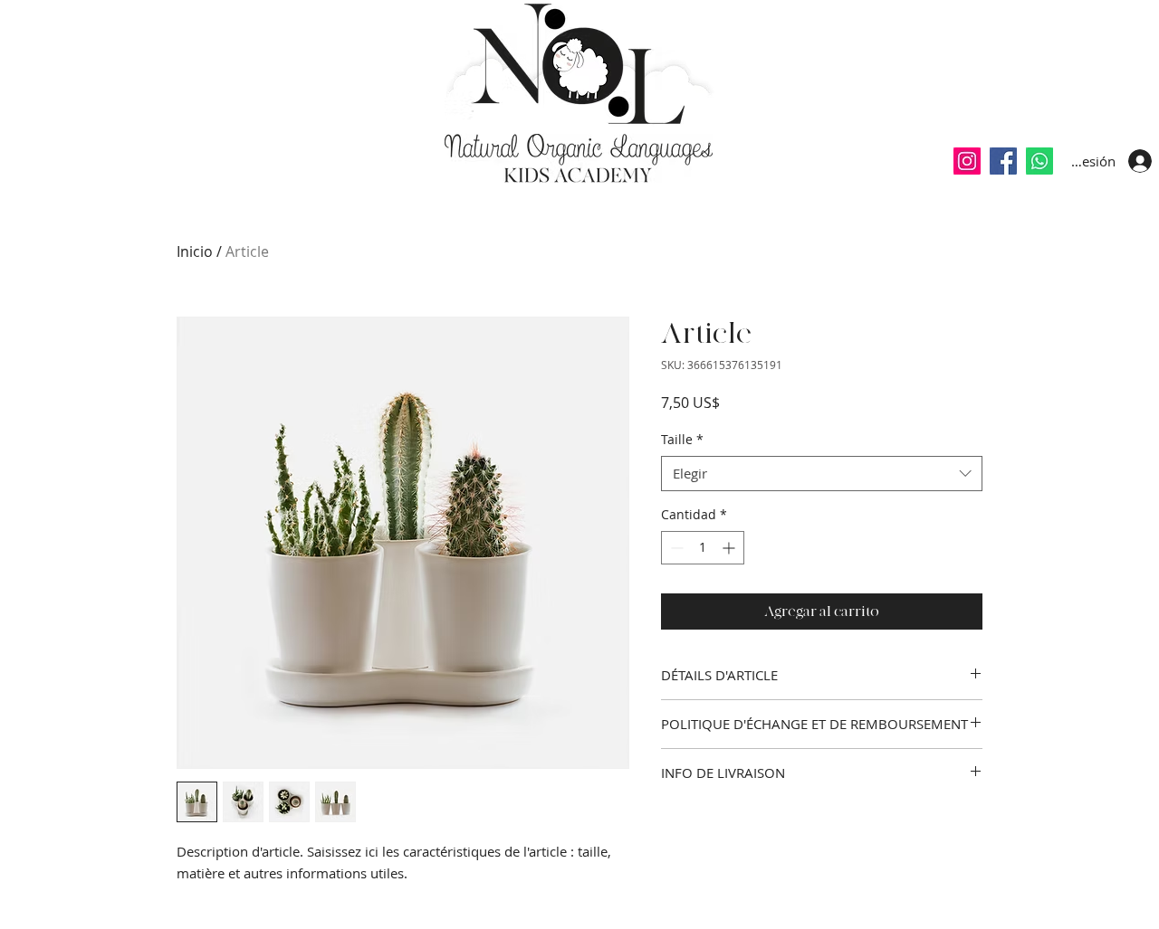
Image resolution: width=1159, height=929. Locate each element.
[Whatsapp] (1039, 161)
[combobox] (821, 473)
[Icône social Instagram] (967, 161)
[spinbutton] (702, 548)
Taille (682, 439)
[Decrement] (675, 548)
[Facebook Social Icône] (1003, 161)
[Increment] (730, 548)
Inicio (195, 251)
